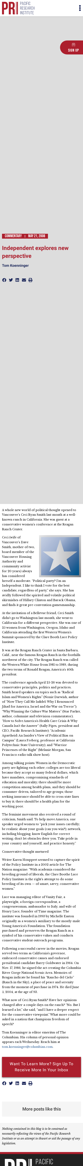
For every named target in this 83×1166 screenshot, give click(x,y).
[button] (61, 8)
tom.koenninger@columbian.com (27, 1047)
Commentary (13, 236)
